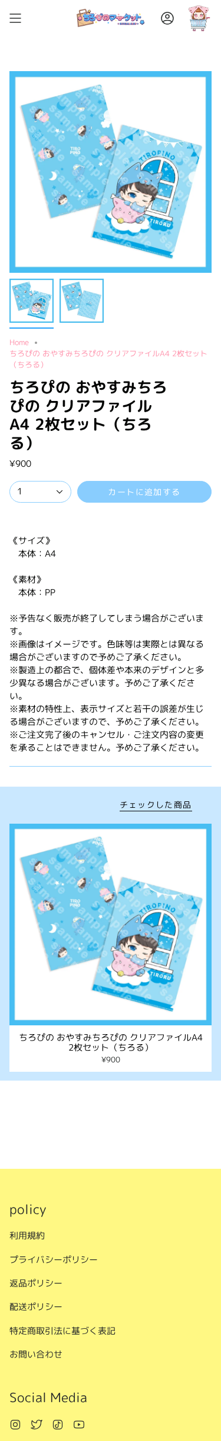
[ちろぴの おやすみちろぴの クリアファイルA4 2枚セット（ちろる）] (110, 924)
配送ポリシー (35, 1306)
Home (19, 342)
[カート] (198, 18)
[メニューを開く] (15, 18)
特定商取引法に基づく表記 (62, 1331)
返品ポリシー (35, 1283)
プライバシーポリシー (53, 1259)
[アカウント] (167, 18)
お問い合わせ (35, 1354)
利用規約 (27, 1235)
